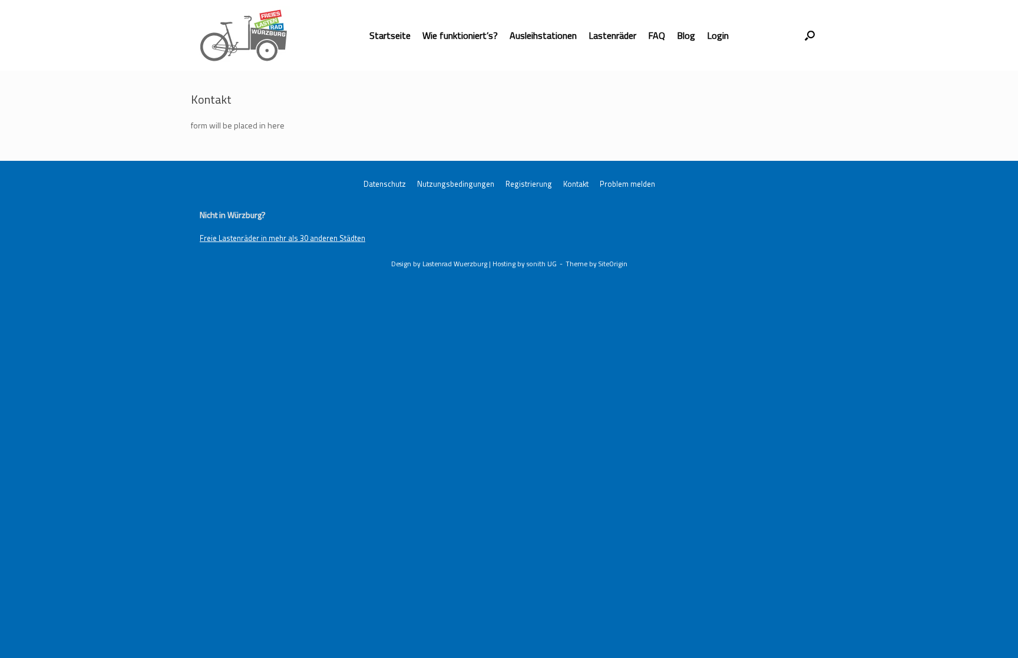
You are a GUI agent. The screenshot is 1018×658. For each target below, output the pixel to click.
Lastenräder (612, 35)
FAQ (656, 35)
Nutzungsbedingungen (455, 184)
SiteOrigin (613, 264)
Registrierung (528, 184)
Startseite (390, 35)
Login (718, 35)
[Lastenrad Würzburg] (243, 35)
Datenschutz (384, 184)
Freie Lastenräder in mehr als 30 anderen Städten (282, 238)
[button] (809, 35)
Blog (686, 35)
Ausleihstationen (543, 35)
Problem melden (627, 184)
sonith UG (542, 264)
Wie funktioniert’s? (460, 35)
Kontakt (576, 184)
